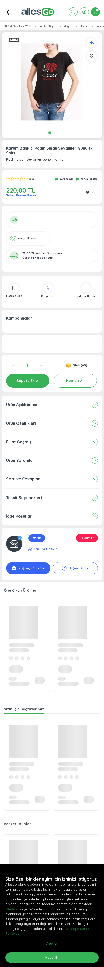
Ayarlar (52, 943)
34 (93, 192)
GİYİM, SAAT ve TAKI (17, 26)
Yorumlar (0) (88, 179)
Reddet (13, 909)
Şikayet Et (87, 538)
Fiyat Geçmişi (19, 441)
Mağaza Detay (78, 568)
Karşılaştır (48, 296)
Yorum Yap (66, 179)
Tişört (84, 26)
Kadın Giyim (47, 26)
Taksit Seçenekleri (24, 497)
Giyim (68, 26)
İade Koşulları (19, 516)
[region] (52, 915)
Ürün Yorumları (20, 460)
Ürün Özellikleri (21, 423)
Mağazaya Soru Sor (31, 568)
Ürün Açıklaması (21, 404)
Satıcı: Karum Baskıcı (22, 195)
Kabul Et (51, 957)
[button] (52, 82)
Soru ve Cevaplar (23, 478)
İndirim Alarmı (86, 296)
